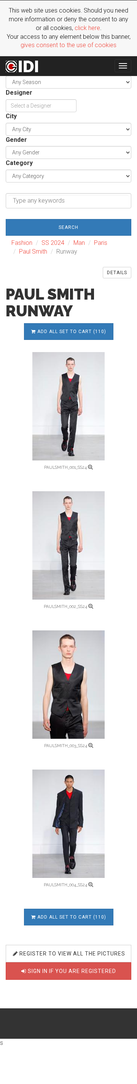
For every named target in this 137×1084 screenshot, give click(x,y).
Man (79, 242)
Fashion (21, 242)
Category (19, 163)
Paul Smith (33, 251)
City (11, 116)
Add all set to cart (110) (71, 331)
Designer (19, 92)
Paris (100, 242)
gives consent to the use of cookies (68, 45)
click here (87, 28)
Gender (16, 139)
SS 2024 (52, 242)
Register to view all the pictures (71, 954)
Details (117, 272)
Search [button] (68, 227)
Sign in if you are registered (71, 971)
